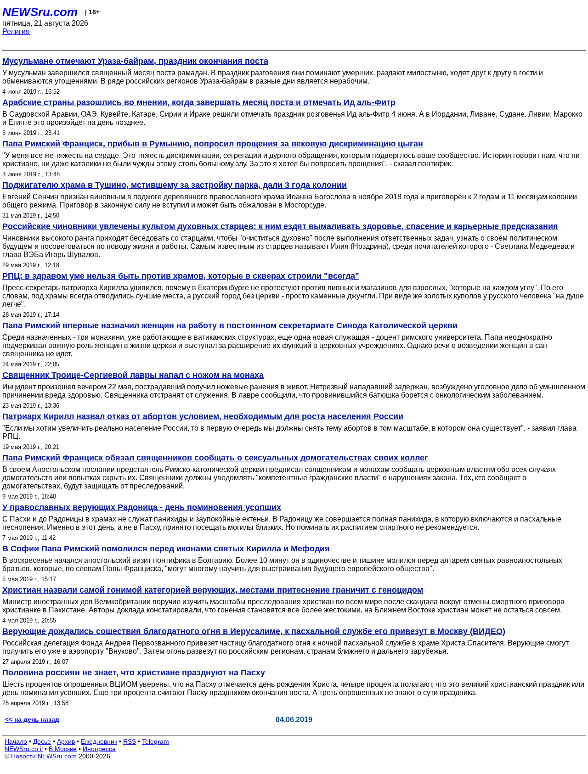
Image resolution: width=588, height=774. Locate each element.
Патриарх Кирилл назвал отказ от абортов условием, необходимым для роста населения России (202, 416)
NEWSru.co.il (24, 748)
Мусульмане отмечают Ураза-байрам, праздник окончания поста (135, 61)
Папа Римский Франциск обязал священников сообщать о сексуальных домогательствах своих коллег (215, 457)
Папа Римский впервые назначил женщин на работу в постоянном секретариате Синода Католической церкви (230, 325)
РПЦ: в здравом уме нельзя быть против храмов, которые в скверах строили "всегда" (180, 275)
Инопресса (99, 748)
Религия (16, 31)
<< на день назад (32, 719)
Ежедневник (99, 741)
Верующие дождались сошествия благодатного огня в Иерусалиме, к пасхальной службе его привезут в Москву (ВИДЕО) (253, 631)
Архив (66, 741)
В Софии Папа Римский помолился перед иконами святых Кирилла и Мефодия (166, 548)
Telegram (155, 741)
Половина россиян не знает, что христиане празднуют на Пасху (133, 672)
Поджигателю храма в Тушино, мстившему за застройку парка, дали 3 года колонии (174, 185)
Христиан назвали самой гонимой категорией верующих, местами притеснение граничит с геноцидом (212, 590)
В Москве (63, 748)
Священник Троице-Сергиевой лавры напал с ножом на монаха (133, 375)
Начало (16, 741)
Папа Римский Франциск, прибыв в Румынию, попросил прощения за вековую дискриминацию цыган (212, 143)
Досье (42, 741)
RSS (129, 741)
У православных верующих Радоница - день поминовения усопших (141, 507)
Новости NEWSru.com (44, 756)
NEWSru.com (40, 12)
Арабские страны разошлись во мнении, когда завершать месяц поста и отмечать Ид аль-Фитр (199, 102)
